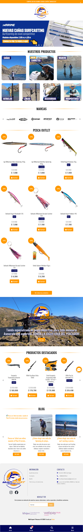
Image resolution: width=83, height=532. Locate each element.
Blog (41, 409)
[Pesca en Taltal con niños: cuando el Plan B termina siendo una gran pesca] (17, 425)
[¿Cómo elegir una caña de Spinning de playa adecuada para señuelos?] (41, 425)
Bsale (53, 519)
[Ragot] (60, 119)
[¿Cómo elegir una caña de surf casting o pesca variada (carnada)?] (66, 425)
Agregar (15, 177)
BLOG (31, 479)
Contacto (31, 476)
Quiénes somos (33, 473)
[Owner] (23, 119)
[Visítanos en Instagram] (11, 492)
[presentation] (1, 33)
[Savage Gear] (48, 119)
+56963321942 (63, 476)
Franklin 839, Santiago (65, 473)
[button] (36, 45)
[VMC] (36, 119)
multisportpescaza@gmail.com (68, 479)
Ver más (41, 340)
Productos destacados (41, 352)
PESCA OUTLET (41, 130)
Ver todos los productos (41, 293)
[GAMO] (73, 119)
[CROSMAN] (11, 119)
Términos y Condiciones (36, 482)
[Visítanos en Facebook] (16, 492)
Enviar (51, 504)
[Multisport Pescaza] (41, 12)
